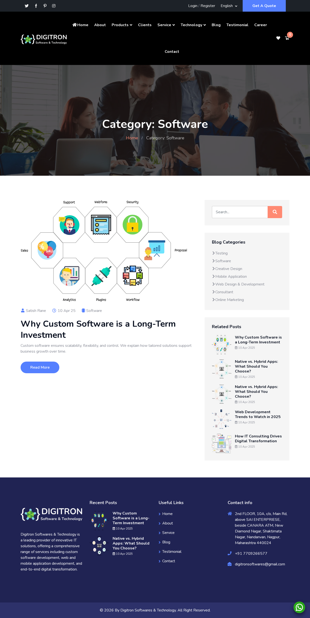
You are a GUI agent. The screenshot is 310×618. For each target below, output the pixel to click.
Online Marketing (229, 299)
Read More (40, 367)
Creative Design (228, 268)
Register (208, 5)
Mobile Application (231, 276)
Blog (216, 25)
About (100, 25)
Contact (172, 51)
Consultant (224, 292)
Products (120, 25)
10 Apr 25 (66, 310)
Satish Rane (35, 310)
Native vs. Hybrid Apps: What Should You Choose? (256, 366)
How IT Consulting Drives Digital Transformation (258, 439)
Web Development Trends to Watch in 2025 (258, 414)
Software (94, 310)
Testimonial (237, 25)
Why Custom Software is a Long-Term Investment (98, 329)
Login (192, 5)
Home (82, 25)
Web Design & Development (239, 284)
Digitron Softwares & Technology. (148, 610)
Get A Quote (264, 5)
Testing (221, 253)
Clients (145, 25)
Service (164, 25)
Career (260, 25)
